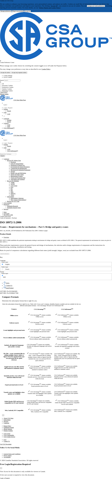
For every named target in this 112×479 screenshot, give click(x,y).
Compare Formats (10, 297)
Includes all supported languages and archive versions (14, 346)
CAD (8, 114)
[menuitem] (61, 162)
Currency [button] (6, 123)
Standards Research (12, 206)
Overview (6, 237)
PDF (4, 277)
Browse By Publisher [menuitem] (13, 181)
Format (2, 272)
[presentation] (0, 60)
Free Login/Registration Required (15, 464)
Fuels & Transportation (17, 163)
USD (5, 112)
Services (6, 421)
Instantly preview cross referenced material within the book (14, 376)
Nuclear (13, 171)
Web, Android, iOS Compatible (14, 410)
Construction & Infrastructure (19, 168)
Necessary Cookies (7, 85)
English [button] (6, 109)
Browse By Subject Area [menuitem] (14, 160)
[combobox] (8, 154)
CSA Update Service (9, 437)
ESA (12, 187)
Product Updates (8, 430)
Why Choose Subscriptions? (18, 200)
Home (5, 212)
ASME (13, 182)
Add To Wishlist (5, 254)
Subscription (7, 420)
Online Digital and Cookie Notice (49, 8)
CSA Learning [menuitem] (8, 203)
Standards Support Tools (14, 207)
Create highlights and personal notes (14, 330)
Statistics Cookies (7, 89)
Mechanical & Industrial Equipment (20, 170)
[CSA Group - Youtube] (0, 451)
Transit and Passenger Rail (18, 178)
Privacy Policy (8, 455)
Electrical (13, 162)
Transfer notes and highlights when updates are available (14, 393)
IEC (12, 189)
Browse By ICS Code (13, 201)
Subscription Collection (17, 198)
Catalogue (6, 423)
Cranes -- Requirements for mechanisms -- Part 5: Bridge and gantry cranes (34, 227)
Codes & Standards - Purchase (8, 218)
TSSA (12, 195)
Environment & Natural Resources (20, 167)
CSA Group (14, 185)
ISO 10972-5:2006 (8, 215)
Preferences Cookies (7, 87)
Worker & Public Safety (17, 174)
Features (14, 309)
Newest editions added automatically (14, 337)
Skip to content (4, 94)
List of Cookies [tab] (8, 77)
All (3, 84)
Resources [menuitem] (6, 204)
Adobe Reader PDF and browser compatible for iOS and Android (14, 402)
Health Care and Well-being (18, 173)
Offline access (14, 315)
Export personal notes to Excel (14, 385)
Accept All (54, 6)
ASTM (13, 184)
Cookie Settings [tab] (8, 75)
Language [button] (6, 118)
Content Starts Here (5, 216)
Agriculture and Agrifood (18, 179)
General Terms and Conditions (12, 454)
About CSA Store (8, 418)
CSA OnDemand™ (9, 128)
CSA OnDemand (67, 309)
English (9, 120)
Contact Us (7, 441)
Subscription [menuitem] (10, 196)
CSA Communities (9, 435)
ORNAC (13, 193)
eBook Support (8, 429)
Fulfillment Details (9, 427)
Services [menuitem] (6, 209)
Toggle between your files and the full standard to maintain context (14, 367)
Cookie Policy (45, 69)
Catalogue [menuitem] (6, 159)
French (9, 111)
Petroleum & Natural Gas (18, 165)
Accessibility (7, 457)
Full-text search (14, 323)
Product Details (5, 234)
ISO (12, 190)
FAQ (5, 439)
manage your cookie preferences (96, 6)
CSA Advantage (39, 309)
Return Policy (7, 426)
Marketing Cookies (7, 91)
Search (2, 80)
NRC (12, 192)
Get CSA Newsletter (5, 444)
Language (3, 260)
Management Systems (17, 176)
